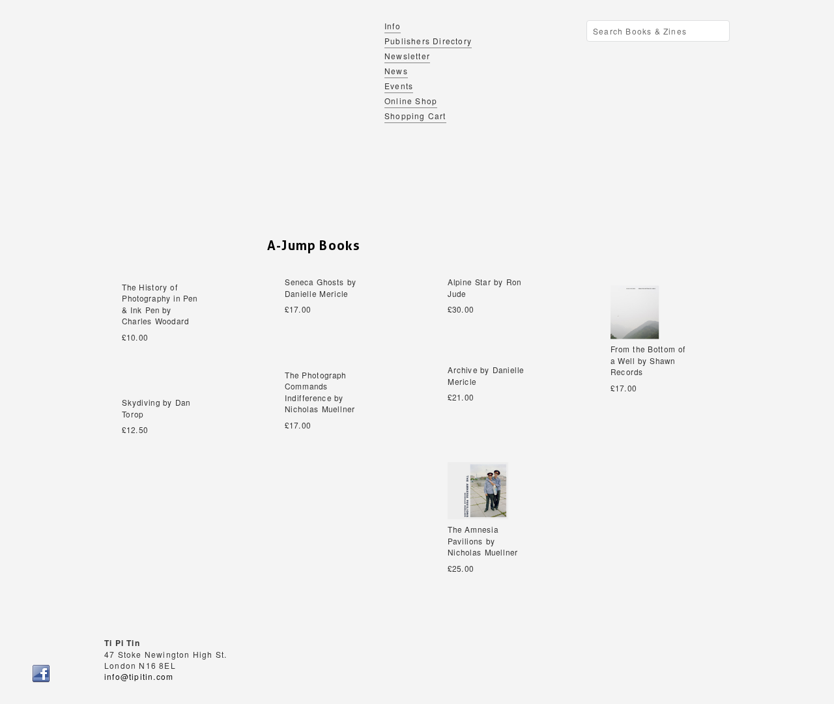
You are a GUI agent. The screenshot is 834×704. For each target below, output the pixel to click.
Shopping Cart (415, 115)
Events (398, 85)
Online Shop (410, 100)
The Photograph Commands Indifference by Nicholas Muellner (320, 392)
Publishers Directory (428, 40)
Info (392, 25)
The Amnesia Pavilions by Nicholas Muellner (483, 541)
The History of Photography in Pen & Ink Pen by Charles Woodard (160, 304)
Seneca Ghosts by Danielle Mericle (320, 288)
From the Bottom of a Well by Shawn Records (648, 361)
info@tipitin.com (138, 676)
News (396, 70)
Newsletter (407, 55)
